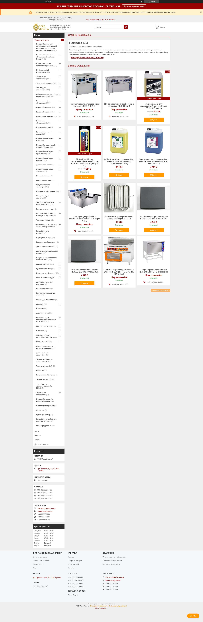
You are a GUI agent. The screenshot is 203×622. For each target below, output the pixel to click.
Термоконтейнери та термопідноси (44, 360)
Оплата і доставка (40, 557)
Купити (155, 120)
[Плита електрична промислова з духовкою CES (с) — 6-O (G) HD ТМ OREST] (119, 251)
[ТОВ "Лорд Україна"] (41, 27)
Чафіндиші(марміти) (44, 366)
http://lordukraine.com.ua (46, 508)
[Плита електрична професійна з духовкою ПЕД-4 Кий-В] (84, 85)
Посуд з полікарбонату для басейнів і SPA (46, 259)
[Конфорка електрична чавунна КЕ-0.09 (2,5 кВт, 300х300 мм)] (84, 251)
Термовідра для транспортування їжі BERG (44, 386)
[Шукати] (126, 27)
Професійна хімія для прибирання (44, 153)
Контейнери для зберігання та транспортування (46, 226)
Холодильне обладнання (41, 78)
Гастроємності (41, 342)
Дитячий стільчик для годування (44, 283)
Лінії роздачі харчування (41, 89)
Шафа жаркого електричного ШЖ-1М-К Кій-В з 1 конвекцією (154, 271)
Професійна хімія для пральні (44, 159)
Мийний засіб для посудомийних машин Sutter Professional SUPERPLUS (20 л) (119, 161)
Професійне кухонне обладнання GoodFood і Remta (45, 57)
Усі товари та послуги (160, 290)
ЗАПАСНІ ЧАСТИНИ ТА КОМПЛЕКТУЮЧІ (45, 203)
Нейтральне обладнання (41, 122)
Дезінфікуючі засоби (44, 165)
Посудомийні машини (44, 116)
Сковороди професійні (45, 406)
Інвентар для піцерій (44, 326)
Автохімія (39, 304)
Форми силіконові (43, 289)
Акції (34, 568)
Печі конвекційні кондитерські (42, 71)
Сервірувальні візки (43, 238)
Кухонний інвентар (43, 269)
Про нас (38, 435)
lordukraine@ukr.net (45, 511)
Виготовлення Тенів (43, 180)
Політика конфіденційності (118, 606)
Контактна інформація (111, 564)
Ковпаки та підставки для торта (46, 294)
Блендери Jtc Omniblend (45, 242)
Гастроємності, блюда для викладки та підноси (46, 214)
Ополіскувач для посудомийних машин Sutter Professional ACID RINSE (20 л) (153, 161)
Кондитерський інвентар (45, 375)
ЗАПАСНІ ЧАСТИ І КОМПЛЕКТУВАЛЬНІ (44, 336)
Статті (37, 431)
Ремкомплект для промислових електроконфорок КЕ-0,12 (119, 218)
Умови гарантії (38, 564)
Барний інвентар (42, 264)
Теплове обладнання (44, 83)
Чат (194, 616)
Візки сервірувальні (43, 426)
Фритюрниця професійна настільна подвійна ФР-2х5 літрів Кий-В (84, 219)
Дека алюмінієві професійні (42, 354)
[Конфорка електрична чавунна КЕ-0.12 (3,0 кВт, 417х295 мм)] (153, 198)
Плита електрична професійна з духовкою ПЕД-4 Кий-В (84, 105)
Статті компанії (73, 564)
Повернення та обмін (41, 560)
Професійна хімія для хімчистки (44, 170)
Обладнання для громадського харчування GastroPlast (46, 320)
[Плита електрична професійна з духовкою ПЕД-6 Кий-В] (119, 85)
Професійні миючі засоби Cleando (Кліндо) (46, 146)
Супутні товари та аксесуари (43, 186)
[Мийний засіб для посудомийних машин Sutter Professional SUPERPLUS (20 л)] (119, 140)
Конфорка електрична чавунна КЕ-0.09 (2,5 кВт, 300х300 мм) (84, 271)
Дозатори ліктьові (43, 313)
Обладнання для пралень (42, 197)
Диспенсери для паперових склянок (47, 252)
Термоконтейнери (43, 220)
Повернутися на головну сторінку (87, 58)
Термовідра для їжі (43, 379)
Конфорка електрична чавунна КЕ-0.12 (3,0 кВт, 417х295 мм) (154, 218)
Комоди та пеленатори (45, 209)
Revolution (40, 331)
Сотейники (40, 410)
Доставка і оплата (41, 444)
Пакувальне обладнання (45, 191)
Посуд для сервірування (45, 273)
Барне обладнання (43, 107)
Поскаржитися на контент (99, 606)
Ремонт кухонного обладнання (114, 557)
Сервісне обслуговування (112, 560)
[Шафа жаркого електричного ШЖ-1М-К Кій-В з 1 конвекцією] (153, 251)
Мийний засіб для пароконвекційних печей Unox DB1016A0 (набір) (153, 106)
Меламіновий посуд (44, 278)
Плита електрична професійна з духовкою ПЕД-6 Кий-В (119, 105)
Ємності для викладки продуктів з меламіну (44, 347)
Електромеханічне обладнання (43, 102)
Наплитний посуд (43, 127)
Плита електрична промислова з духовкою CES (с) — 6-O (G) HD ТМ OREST (119, 272)
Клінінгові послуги (43, 176)
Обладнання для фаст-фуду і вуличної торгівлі (47, 95)
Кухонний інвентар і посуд (43, 133)
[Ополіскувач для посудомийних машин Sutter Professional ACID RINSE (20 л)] (153, 140)
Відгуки (37, 440)
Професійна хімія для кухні (44, 139)
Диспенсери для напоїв (45, 246)
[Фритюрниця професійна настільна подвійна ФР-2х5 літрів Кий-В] (84, 198)
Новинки (39, 309)
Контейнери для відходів (42, 232)
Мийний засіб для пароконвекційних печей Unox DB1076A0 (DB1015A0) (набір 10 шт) (84, 162)
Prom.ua (112, 604)
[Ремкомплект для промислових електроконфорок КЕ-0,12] (119, 198)
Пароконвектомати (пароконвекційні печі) (44, 65)
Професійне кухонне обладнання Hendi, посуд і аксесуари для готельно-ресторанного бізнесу (46, 47)
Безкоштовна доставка (134, 6)
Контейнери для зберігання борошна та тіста (46, 420)
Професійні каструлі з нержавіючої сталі (44, 400)
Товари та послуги (42, 40)
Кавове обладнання (43, 112)
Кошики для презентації (45, 300)
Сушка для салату (43, 415)
